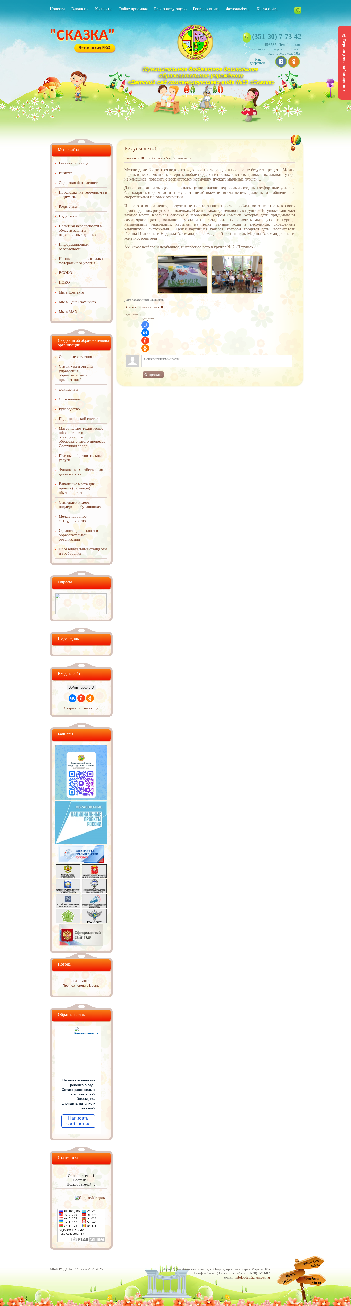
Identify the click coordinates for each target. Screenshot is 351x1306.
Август (156, 158)
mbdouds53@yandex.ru (252, 1277)
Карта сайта (267, 9)
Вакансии (80, 9)
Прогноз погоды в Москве (81, 985)
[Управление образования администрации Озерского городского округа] (94, 892)
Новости (57, 9)
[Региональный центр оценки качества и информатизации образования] (68, 922)
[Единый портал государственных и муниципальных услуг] (81, 862)
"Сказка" (82, 36)
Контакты (103, 9)
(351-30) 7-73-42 (276, 36)
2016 (143, 158)
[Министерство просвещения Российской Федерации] (68, 877)
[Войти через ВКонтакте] (145, 333)
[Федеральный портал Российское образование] (68, 907)
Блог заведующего (170, 9)
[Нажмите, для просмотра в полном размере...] (182, 255)
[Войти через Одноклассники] (145, 348)
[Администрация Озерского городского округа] (68, 892)
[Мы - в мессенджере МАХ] (81, 799)
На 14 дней (81, 981)
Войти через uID (81, 687)
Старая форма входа (81, 708)
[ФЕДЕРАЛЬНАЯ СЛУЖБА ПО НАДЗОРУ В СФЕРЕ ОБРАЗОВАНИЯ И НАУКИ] (94, 922)
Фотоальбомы (238, 9)
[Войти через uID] (145, 325)
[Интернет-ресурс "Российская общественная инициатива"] (94, 907)
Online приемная (133, 9)
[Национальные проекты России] (81, 842)
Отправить (153, 375)
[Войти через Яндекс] (145, 340)
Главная (130, 158)
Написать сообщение (78, 1120)
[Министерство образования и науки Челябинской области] (94, 877)
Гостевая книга (206, 9)
